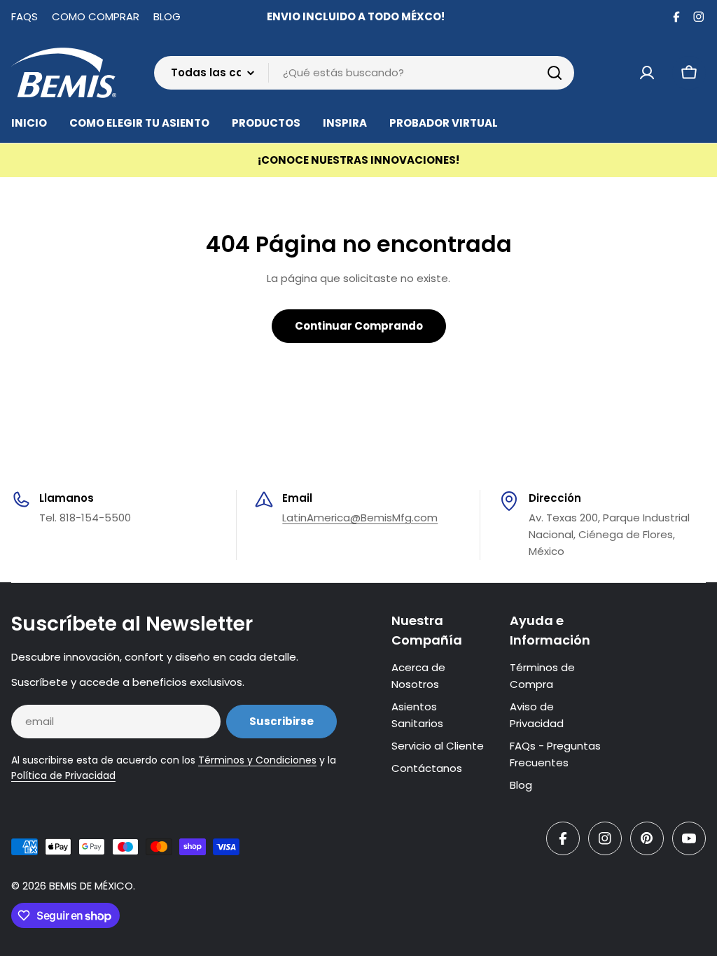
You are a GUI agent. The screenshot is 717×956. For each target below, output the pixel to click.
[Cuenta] (647, 72)
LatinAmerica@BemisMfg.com (360, 517)
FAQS (24, 16)
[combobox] (364, 73)
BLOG (167, 16)
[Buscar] (554, 72)
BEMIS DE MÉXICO (91, 885)
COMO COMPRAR (95, 16)
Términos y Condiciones (257, 760)
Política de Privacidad (63, 775)
